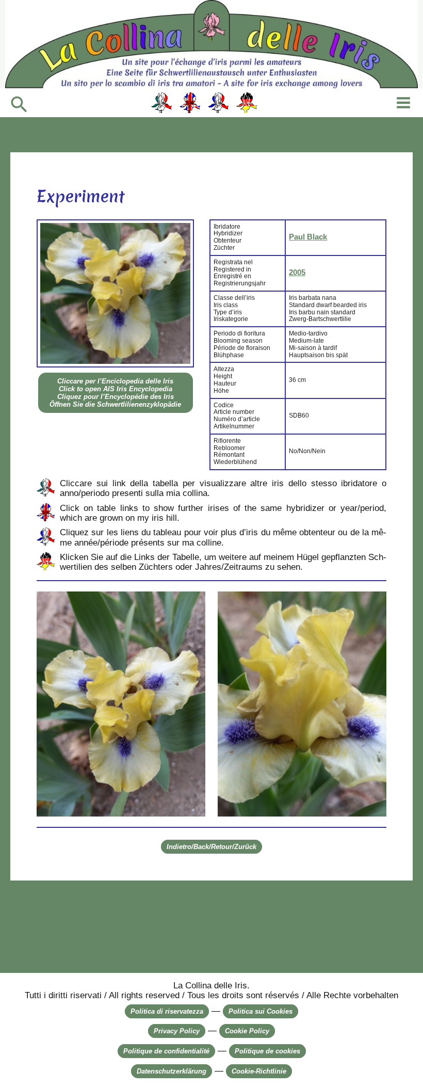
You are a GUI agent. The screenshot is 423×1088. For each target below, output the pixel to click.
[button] (19, 105)
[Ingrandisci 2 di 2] (373, 605)
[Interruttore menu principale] (403, 102)
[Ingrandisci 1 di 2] (192, 605)
